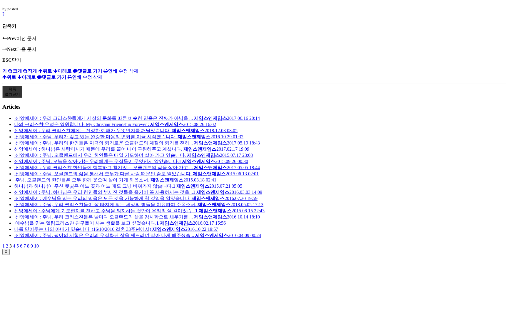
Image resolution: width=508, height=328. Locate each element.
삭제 (133, 70)
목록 (12, 92)
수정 (123, 70)
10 (36, 245)
